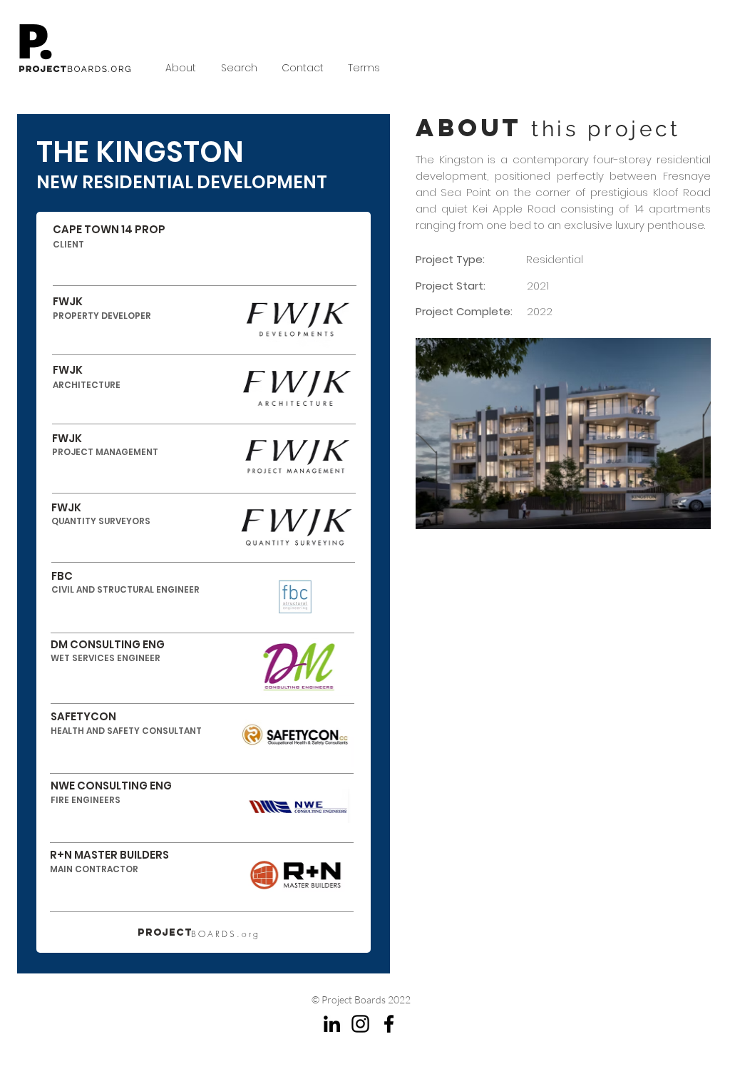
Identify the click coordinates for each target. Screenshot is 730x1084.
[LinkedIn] (332, 1024)
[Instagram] (360, 1024)
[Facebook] (389, 1024)
